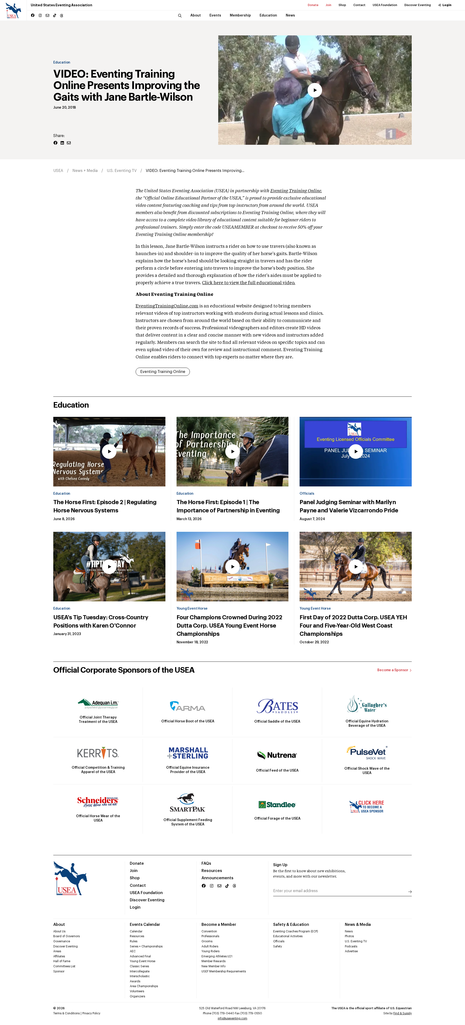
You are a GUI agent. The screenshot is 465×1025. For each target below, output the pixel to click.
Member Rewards (213, 961)
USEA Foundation (385, 5)
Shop (342, 5)
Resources (212, 871)
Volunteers (137, 991)
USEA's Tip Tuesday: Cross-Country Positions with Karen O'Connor (100, 621)
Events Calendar (145, 925)
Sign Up (280, 865)
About (59, 925)
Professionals (210, 936)
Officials (307, 493)
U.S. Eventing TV (122, 171)
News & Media (358, 925)
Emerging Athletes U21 (217, 956)
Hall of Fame (61, 961)
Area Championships (144, 986)
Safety (277, 946)
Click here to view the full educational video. (248, 283)
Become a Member (219, 925)
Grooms (207, 941)
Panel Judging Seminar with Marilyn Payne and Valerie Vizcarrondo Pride (349, 506)
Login (446, 5)
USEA (58, 171)
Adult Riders (210, 946)
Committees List (64, 966)
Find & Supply (402, 1013)
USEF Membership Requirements (224, 971)
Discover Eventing (417, 5)
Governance (61, 941)
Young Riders (210, 951)
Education (61, 62)
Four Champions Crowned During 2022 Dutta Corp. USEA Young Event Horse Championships (229, 625)
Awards (135, 981)
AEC (133, 951)
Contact (359, 5)
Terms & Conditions (66, 1013)
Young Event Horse (192, 608)
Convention (209, 931)
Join (328, 5)
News (349, 931)
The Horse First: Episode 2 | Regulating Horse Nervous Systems (104, 506)
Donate (313, 5)
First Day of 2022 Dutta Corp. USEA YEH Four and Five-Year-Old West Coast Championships (353, 625)
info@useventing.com (232, 1018)
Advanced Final (140, 956)
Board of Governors (66, 936)
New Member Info (213, 966)
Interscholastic (140, 976)
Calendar (136, 931)
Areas (57, 951)
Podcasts (351, 946)
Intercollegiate (139, 971)
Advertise (351, 951)
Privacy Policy (91, 1013)
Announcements (217, 878)
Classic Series (139, 966)
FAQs (206, 863)
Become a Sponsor (392, 670)
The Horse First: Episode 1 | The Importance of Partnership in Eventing (228, 506)
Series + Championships (146, 946)
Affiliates (59, 956)
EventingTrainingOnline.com (167, 306)
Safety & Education (291, 925)
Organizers (137, 996)
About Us (59, 931)
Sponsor (58, 971)
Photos (349, 936)
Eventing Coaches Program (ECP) (295, 931)
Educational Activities (287, 936)
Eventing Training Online (295, 191)
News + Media (85, 171)
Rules (133, 941)
